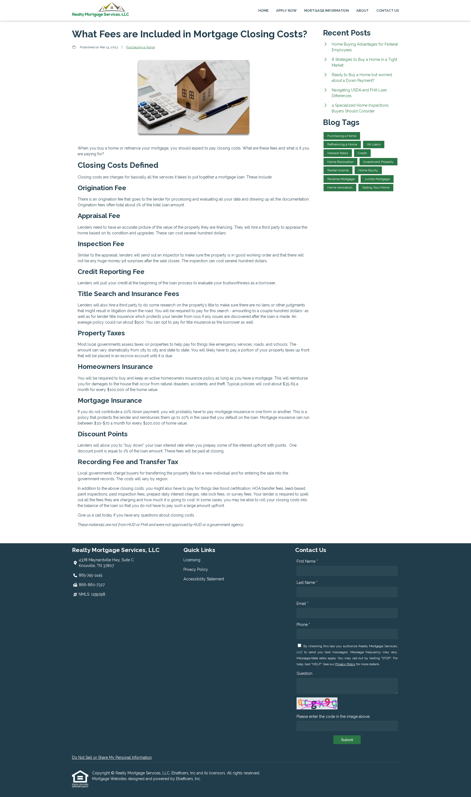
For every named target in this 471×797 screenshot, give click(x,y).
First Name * (307, 561)
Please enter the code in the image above (333, 716)
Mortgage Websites (110, 779)
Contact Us (387, 10)
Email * (303, 603)
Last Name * (307, 582)
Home (263, 10)
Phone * (303, 624)
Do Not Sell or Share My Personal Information (112, 757)
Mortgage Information (326, 10)
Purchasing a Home (140, 47)
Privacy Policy (195, 569)
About (362, 10)
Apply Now (286, 10)
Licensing (191, 560)
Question (304, 673)
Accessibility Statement (203, 579)
